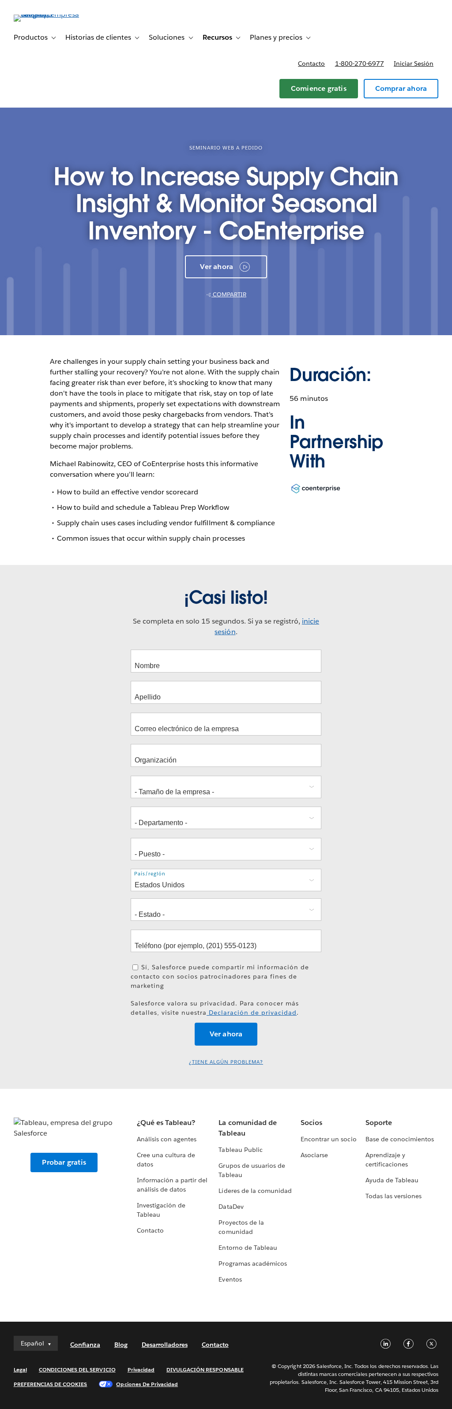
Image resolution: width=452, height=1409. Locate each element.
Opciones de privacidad (147, 1384)
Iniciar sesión (413, 63)
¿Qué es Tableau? (166, 1122)
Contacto (311, 63)
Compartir (228, 294)
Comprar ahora (401, 88)
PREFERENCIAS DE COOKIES (50, 1384)
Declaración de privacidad (252, 1013)
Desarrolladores (165, 1345)
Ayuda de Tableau (391, 1180)
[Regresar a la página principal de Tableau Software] (47, 14)
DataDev (230, 1207)
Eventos (229, 1279)
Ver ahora (216, 266)
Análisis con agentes (166, 1139)
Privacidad (141, 1369)
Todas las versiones (393, 1196)
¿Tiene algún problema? (226, 1062)
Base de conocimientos (399, 1139)
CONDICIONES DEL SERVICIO (77, 1369)
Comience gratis (319, 88)
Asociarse (314, 1155)
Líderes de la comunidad (254, 1191)
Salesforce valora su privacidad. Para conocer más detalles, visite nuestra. (215, 1008)
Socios (311, 1122)
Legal (20, 1369)
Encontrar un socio (328, 1139)
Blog (121, 1345)
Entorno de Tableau (247, 1248)
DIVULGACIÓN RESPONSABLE (205, 1369)
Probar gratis (64, 1162)
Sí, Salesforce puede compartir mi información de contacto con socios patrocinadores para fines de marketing (220, 976)
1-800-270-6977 (359, 63)
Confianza (85, 1345)
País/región (150, 873)
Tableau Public (240, 1150)
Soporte (378, 1122)
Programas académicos (252, 1263)
